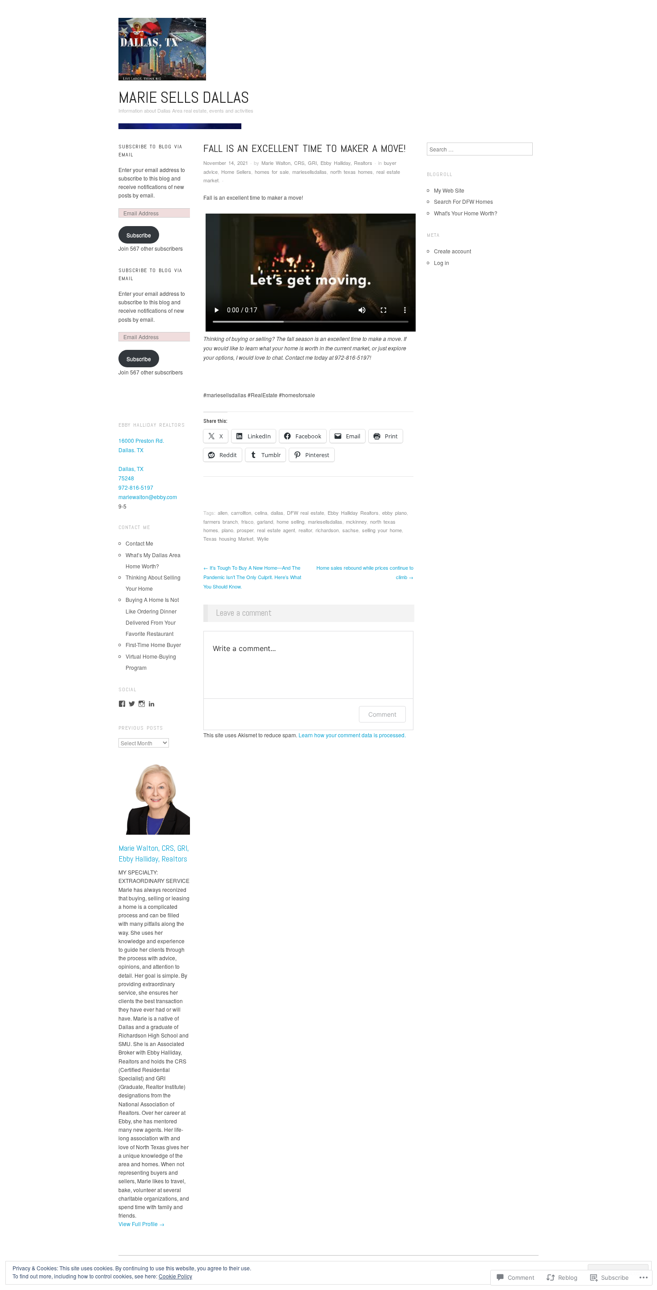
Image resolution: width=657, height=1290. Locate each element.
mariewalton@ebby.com (147, 496)
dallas (277, 512)
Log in (441, 262)
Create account (452, 251)
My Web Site (449, 190)
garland (265, 521)
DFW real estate (305, 512)
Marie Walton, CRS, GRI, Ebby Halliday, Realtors (316, 162)
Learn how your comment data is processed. (352, 735)
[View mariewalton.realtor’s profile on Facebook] (122, 703)
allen (222, 512)
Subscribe (138, 235)
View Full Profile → (141, 1223)
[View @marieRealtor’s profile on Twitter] (131, 703)
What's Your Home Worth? (465, 213)
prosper (245, 530)
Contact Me (139, 543)
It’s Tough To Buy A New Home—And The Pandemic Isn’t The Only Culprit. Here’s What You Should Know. (252, 577)
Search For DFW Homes (463, 201)
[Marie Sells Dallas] (179, 129)
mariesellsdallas (309, 171)
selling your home (382, 530)
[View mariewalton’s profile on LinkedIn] (151, 703)
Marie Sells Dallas (183, 97)
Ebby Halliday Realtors (353, 512)
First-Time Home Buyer (153, 644)
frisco (247, 521)
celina (261, 512)
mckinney (356, 521)
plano (227, 530)
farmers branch (220, 521)
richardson (327, 530)
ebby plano (394, 512)
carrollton (241, 512)
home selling (290, 521)
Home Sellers (236, 171)
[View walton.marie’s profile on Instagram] (141, 703)
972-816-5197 (135, 487)
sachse (350, 530)
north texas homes (351, 171)
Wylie (263, 538)
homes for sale (272, 171)
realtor (305, 530)
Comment (382, 714)
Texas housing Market (228, 538)
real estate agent (276, 530)
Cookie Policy (175, 1276)
